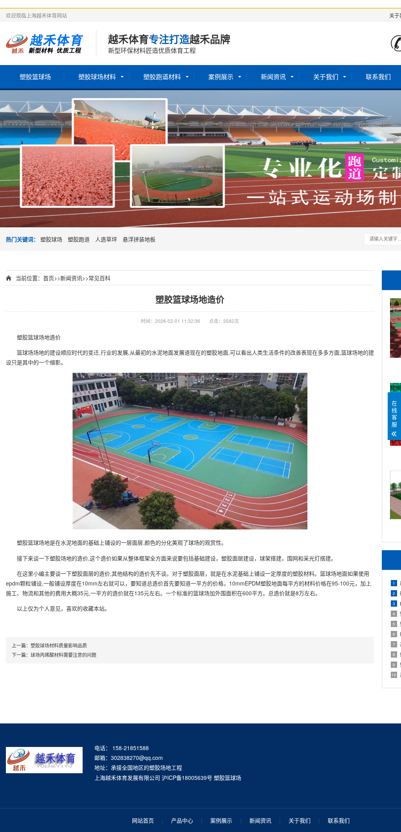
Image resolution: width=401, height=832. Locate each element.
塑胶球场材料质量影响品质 (59, 645)
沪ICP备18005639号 (187, 777)
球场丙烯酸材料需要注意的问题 (63, 654)
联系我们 (339, 820)
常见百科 (99, 278)
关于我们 (325, 76)
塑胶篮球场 (35, 76)
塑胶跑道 (79, 239)
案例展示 (220, 76)
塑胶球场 (51, 239)
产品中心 (182, 820)
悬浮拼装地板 (139, 239)
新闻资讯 (273, 76)
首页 (48, 278)
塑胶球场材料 (97, 76)
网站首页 (143, 820)
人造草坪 (106, 239)
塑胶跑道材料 (162, 76)
